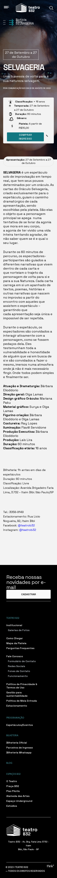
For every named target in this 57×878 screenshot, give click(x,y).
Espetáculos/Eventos (19, 725)
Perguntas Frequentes (20, 648)
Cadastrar (28, 594)
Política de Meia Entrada (21, 700)
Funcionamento (18, 676)
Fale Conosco (14, 656)
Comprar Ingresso (25, 136)
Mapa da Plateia (16, 643)
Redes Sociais (16, 666)
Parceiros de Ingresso (19, 747)
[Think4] (50, 866)
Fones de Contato (19, 671)
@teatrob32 (26, 525)
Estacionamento (16, 705)
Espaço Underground (19, 801)
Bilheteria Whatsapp (19, 752)
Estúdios (11, 806)
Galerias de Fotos (18, 630)
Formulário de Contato (22, 661)
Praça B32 (12, 786)
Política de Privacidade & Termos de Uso (21, 686)
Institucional (14, 625)
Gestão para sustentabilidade (17, 694)
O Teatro (11, 781)
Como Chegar (14, 638)
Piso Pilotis (13, 791)
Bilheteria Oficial (16, 742)
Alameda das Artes (17, 796)
